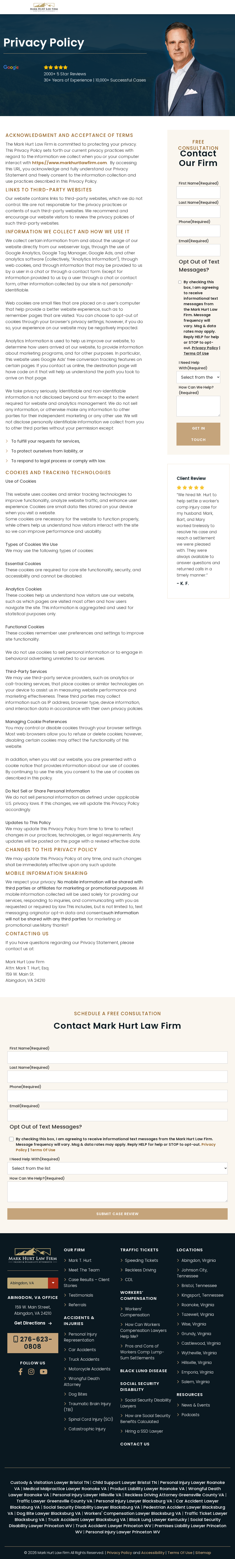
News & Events (196, 1405)
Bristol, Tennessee (199, 1285)
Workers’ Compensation (135, 1312)
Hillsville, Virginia (197, 1362)
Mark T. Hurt (80, 1260)
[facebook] (20, 1372)
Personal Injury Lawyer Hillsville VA (87, 1495)
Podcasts (190, 1415)
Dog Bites (78, 1394)
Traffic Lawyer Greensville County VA (54, 1501)
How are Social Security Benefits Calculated (145, 1418)
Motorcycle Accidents (89, 1369)
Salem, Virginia (196, 1382)
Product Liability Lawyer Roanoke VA (147, 1488)
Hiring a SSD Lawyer (144, 1431)
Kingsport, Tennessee (203, 1295)
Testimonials (81, 1295)
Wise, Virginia (194, 1324)
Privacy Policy (205, 348)
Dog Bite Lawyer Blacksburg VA (49, 1513)
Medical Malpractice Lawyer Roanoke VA (65, 1488)
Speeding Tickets (141, 1260)
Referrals (77, 1305)
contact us (135, 1444)
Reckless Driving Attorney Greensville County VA (174, 1495)
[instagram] (31, 1372)
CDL (129, 1279)
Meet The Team (84, 1270)
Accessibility (153, 1552)
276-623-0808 (35, 1343)
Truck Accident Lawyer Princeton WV (113, 1526)
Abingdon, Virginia (199, 1260)
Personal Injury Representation (80, 1337)
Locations (190, 1250)
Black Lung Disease (143, 1371)
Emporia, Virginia (197, 1372)
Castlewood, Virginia (201, 1343)
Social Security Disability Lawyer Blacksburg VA (91, 1507)
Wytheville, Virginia (199, 1353)
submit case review (117, 1213)
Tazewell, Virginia (198, 1314)
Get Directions (30, 1323)
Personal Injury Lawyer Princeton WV (123, 1532)
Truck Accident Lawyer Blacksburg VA (87, 1519)
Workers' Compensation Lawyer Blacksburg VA (132, 1513)
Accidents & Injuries (79, 1320)
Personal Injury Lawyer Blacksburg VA (134, 1501)
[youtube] (43, 1372)
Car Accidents (82, 1349)
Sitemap (203, 1552)
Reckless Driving (140, 1270)
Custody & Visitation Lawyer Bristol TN (49, 1482)
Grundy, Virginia (196, 1333)
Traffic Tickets (139, 1250)
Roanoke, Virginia (198, 1305)
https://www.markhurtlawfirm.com (69, 163)
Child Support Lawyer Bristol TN (124, 1482)
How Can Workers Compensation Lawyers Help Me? (143, 1330)
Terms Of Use (196, 353)
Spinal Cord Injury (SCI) (91, 1419)
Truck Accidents (84, 1359)
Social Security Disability (139, 1386)
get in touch (198, 434)
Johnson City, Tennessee (192, 1273)
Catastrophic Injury (87, 1429)
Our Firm (74, 1250)
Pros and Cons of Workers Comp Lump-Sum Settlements (142, 1352)
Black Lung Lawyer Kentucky (158, 1519)
